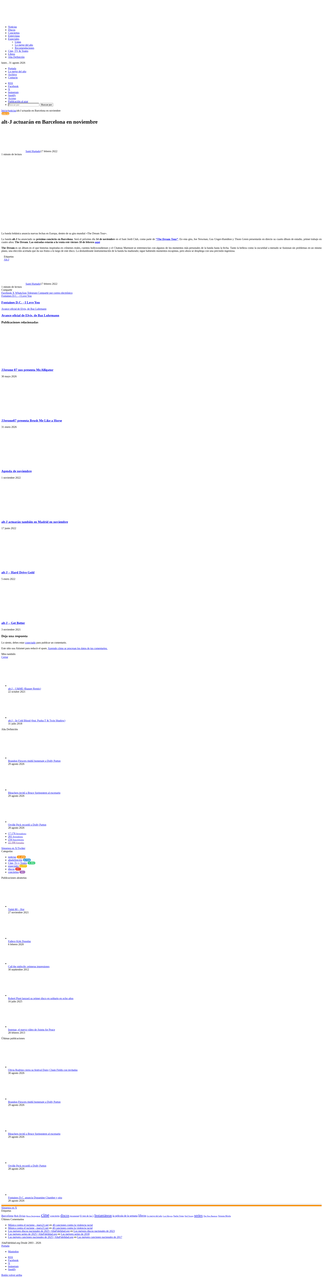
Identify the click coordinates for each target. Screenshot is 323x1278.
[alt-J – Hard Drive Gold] (34, 565)
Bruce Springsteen (33, 1216)
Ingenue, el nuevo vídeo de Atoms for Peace (31, 1029)
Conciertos (14, 32)
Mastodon (13, 1251)
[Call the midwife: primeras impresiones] (26, 963)
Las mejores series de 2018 (75, 1234)
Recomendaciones (24, 48)
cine (45, 1215)
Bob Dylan (20, 1216)
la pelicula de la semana (125, 1215)
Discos (11, 29)
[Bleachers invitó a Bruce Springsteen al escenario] (26, 789)
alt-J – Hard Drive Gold (17, 572)
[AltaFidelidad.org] (43, 21)
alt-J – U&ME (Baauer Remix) (24, 688)
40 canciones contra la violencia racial (72, 1225)
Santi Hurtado (33, 151)
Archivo (12, 74)
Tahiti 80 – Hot (16, 909)
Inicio (4, 110)
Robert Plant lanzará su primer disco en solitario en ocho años (40, 998)
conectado (30, 642)
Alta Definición (16, 57)
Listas (18, 41)
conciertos (13, 872)
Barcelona (7, 1215)
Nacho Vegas (178, 1216)
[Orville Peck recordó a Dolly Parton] (26, 821)
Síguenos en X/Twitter (13, 848)
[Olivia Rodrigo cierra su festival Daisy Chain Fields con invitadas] (26, 1067)
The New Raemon (210, 1216)
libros (142, 1215)
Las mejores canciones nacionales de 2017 (99, 1237)
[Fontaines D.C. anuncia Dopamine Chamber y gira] (26, 1194)
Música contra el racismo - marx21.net (28, 1225)
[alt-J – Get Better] (34, 616)
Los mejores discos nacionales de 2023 (94, 1231)
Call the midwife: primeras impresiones (28, 966)
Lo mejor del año (24, 45)
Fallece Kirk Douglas (19, 941)
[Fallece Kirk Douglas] (26, 938)
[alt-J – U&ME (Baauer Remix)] (26, 685)
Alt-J (6, 259)
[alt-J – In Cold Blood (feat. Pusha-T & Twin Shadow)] (26, 717)
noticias (12, 110)
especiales (13, 866)
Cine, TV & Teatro (18, 51)
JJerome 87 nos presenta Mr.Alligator (27, 370)
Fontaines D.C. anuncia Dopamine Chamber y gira (35, 1197)
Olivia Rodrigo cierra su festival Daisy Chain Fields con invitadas (43, 1070)
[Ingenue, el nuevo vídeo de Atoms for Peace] (26, 1026)
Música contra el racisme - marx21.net (28, 1228)
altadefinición (15, 860)
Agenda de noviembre (16, 471)
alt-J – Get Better (13, 623)
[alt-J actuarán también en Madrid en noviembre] (34, 515)
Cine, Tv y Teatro (17, 863)
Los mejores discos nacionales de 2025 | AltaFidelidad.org (39, 1231)
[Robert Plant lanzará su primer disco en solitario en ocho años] (26, 995)
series (198, 1215)
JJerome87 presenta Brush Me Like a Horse (31, 420)
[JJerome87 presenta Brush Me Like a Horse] (34, 414)
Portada (12, 68)
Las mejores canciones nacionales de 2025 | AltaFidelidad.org (40, 1237)
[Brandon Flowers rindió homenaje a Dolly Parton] (26, 757)
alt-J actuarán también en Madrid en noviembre (34, 522)
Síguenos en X (9, 1207)
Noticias (12, 26)
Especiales (13, 38)
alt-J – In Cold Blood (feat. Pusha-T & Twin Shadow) (36, 720)
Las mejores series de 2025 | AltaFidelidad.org (32, 1234)
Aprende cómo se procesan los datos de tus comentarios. (77, 648)
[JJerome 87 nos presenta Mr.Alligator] (34, 363)
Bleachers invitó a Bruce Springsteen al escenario (34, 792)
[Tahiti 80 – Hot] (26, 906)
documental (74, 1216)
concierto (55, 1215)
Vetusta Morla (224, 1216)
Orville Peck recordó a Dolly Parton (27, 824)
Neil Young (189, 1216)
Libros (11, 54)
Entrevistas (14, 35)
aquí (97, 242)
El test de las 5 (87, 1216)
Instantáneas (103, 1215)
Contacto (13, 77)
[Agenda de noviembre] (34, 464)
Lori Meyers (168, 1216)
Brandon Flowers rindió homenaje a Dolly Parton (34, 760)
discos (11, 869)
